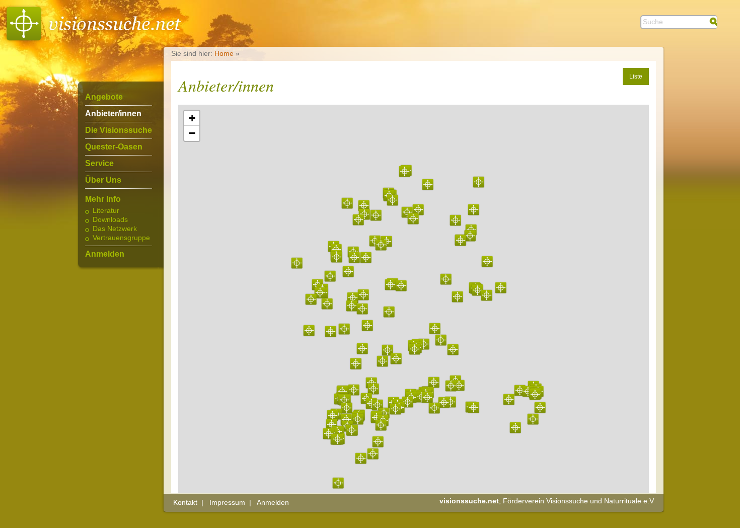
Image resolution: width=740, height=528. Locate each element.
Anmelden (104, 254)
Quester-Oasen (113, 147)
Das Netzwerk (115, 229)
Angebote (104, 97)
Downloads (110, 219)
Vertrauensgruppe (121, 238)
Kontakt (185, 502)
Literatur (106, 210)
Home (224, 53)
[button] (414, 349)
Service (99, 164)
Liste (635, 76)
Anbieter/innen (113, 114)
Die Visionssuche (118, 130)
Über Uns (103, 180)
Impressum (227, 502)
